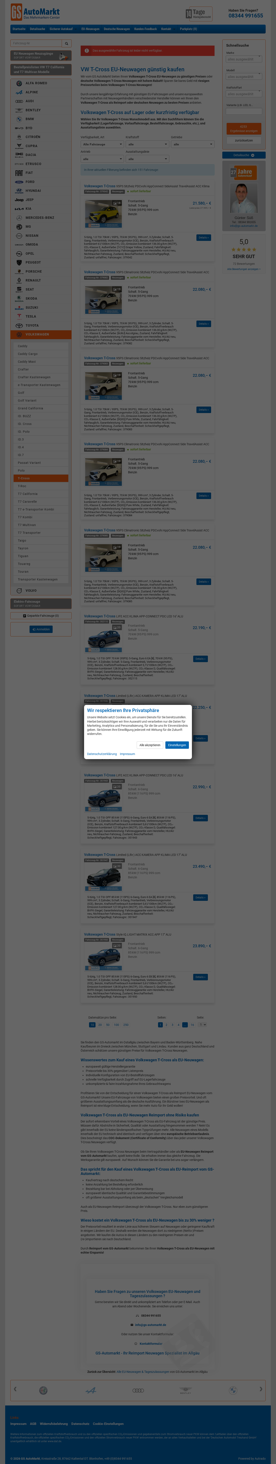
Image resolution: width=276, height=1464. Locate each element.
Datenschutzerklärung (102, 754)
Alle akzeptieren (150, 745)
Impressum (127, 754)
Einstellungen (177, 745)
